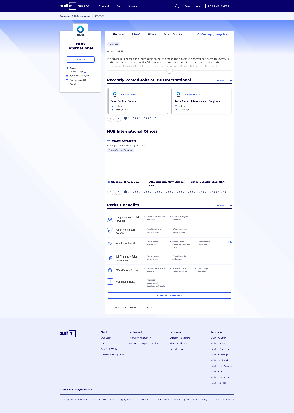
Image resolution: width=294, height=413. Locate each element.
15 (177, 192)
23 (206, 192)
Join (187, 6)
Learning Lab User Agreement (73, 399)
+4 (230, 242)
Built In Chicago (219, 354)
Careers (105, 343)
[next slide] (118, 118)
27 (221, 192)
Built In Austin (218, 337)
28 (225, 192)
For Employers (219, 6)
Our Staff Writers (110, 349)
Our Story (106, 337)
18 (188, 192)
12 (166, 192)
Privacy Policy (145, 399)
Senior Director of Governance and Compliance (197, 101)
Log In (197, 6)
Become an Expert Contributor (145, 343)
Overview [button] (118, 34)
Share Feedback (178, 343)
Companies (104, 6)
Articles (132, 6)
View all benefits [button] (169, 295)
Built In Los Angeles (221, 366)
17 (184, 192)
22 (203, 192)
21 (199, 192)
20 (195, 192)
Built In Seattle (219, 383)
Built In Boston (219, 343)
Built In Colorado (220, 360)
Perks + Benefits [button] (173, 34)
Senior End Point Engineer (124, 101)
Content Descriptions (112, 354)
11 (162, 192)
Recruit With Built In (140, 337)
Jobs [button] (136, 34)
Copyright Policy (126, 399)
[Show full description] (169, 70)
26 (217, 192)
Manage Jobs (221, 34)
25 (214, 192)
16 (181, 192)
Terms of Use (163, 399)
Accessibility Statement (103, 399)
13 (170, 192)
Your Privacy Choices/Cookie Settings (191, 399)
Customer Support (180, 337)
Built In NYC (217, 371)
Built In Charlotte (220, 349)
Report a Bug (177, 349)
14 (173, 192)
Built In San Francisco (222, 377)
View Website (75, 84)
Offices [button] (152, 34)
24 (210, 192)
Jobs (119, 6)
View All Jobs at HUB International (132, 307)
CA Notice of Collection (223, 399)
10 (159, 192)
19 (192, 192)
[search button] (177, 6)
